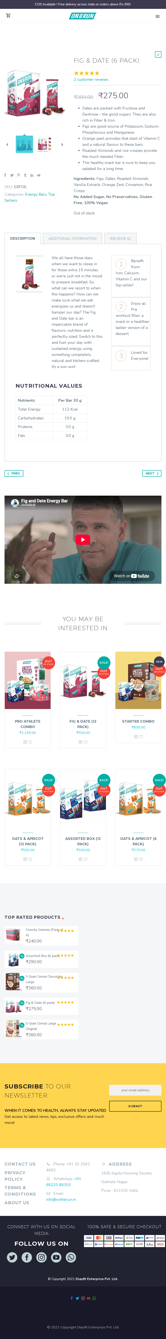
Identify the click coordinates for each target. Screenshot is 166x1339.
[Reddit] (38, 175)
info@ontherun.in (61, 1199)
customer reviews (91, 79)
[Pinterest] (18, 175)
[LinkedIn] (32, 175)
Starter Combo (138, 721)
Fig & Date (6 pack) (40, 1002)
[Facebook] (5, 175)
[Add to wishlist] (30, 742)
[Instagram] (83, 1298)
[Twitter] (12, 175)
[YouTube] (88, 1298)
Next (150, 473)
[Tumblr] (25, 175)
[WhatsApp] (94, 1298)
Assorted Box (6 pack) (43, 955)
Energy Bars (35, 194)
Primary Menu (157, 16)
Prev (15, 473)
